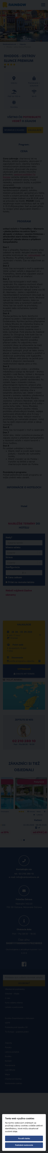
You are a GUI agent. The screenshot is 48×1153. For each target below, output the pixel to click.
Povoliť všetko (24, 1138)
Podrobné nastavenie (24, 1145)
